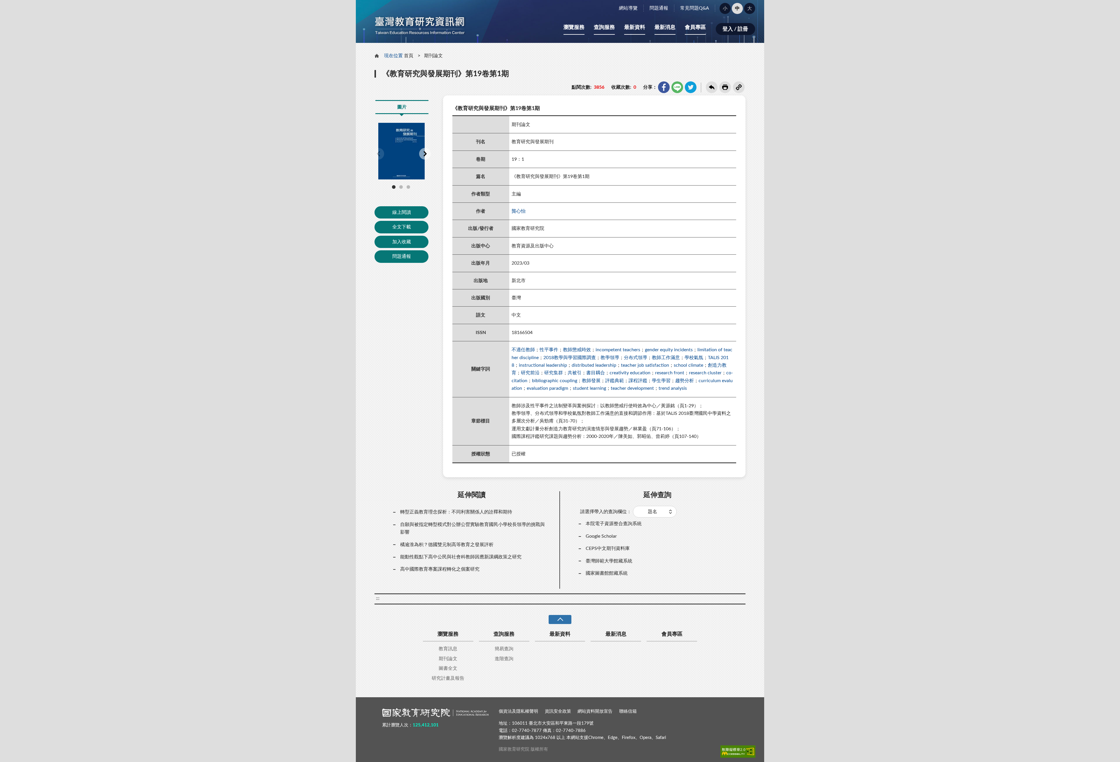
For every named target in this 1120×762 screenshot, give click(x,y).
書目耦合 (595, 372)
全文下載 (401, 227)
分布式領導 (635, 357)
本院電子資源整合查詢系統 (614, 523)
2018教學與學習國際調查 (569, 357)
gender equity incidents (669, 349)
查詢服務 (604, 27)
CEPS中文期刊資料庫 (608, 548)
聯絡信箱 (628, 711)
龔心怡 (519, 211)
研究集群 (553, 372)
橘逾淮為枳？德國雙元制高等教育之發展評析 (447, 544)
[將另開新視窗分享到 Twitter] (690, 87)
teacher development (632, 388)
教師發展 (591, 380)
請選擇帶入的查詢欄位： (605, 511)
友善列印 (725, 87)
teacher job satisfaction (645, 365)
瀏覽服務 (574, 27)
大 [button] (749, 8)
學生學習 (661, 380)
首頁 (408, 55)
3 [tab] (408, 187)
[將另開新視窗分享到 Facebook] (664, 87)
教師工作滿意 (666, 357)
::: (359, 5)
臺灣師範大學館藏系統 (609, 561)
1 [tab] (394, 187)
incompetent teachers (618, 349)
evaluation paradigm (547, 388)
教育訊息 (448, 648)
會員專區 (695, 27)
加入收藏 (401, 242)
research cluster (705, 372)
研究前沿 (530, 372)
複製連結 (739, 87)
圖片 (402, 107)
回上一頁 (712, 87)
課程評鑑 (638, 380)
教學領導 (610, 357)
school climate (688, 365)
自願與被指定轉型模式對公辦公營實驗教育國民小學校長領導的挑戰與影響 (472, 528)
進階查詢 (504, 658)
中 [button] (737, 8)
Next (425, 154)
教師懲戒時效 (577, 349)
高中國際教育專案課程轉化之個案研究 (440, 569)
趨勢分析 (684, 380)
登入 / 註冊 (735, 29)
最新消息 (665, 27)
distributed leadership (594, 365)
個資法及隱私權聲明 (518, 711)
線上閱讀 (401, 212)
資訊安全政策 (558, 711)
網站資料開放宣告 (595, 711)
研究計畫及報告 (448, 678)
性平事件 (549, 349)
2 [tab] (401, 187)
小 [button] (725, 8)
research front (669, 372)
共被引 (575, 372)
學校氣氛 (694, 357)
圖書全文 (448, 668)
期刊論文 (433, 55)
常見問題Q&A (694, 8)
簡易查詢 (504, 648)
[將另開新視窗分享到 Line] (677, 87)
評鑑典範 (614, 380)
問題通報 (659, 8)
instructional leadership (543, 365)
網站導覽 (628, 8)
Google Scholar (601, 536)
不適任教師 (523, 349)
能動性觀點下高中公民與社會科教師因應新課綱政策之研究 (461, 557)
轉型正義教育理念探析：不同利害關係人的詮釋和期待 (456, 512)
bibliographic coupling (554, 380)
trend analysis (673, 388)
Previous (378, 154)
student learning (589, 388)
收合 (560, 619)
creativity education (630, 372)
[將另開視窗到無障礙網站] (737, 751)
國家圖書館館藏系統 (607, 573)
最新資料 (634, 27)
